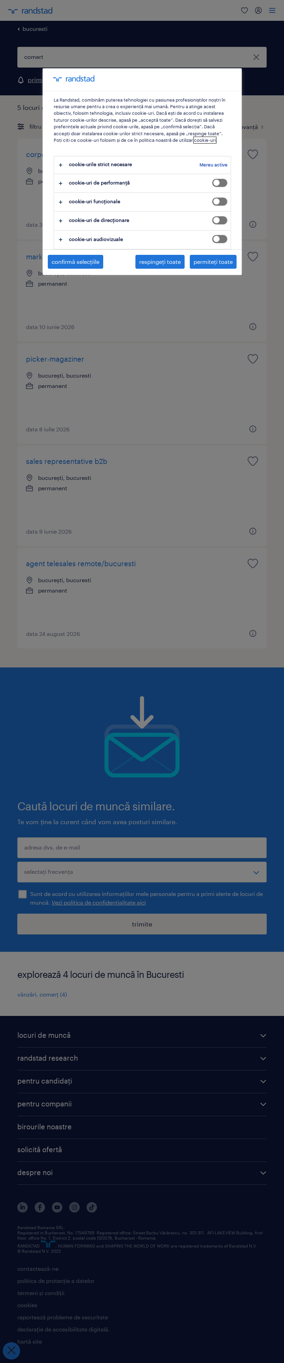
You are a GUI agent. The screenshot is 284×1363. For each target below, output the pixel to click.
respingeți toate (160, 261)
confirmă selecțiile (75, 261)
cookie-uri (205, 140)
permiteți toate (213, 261)
